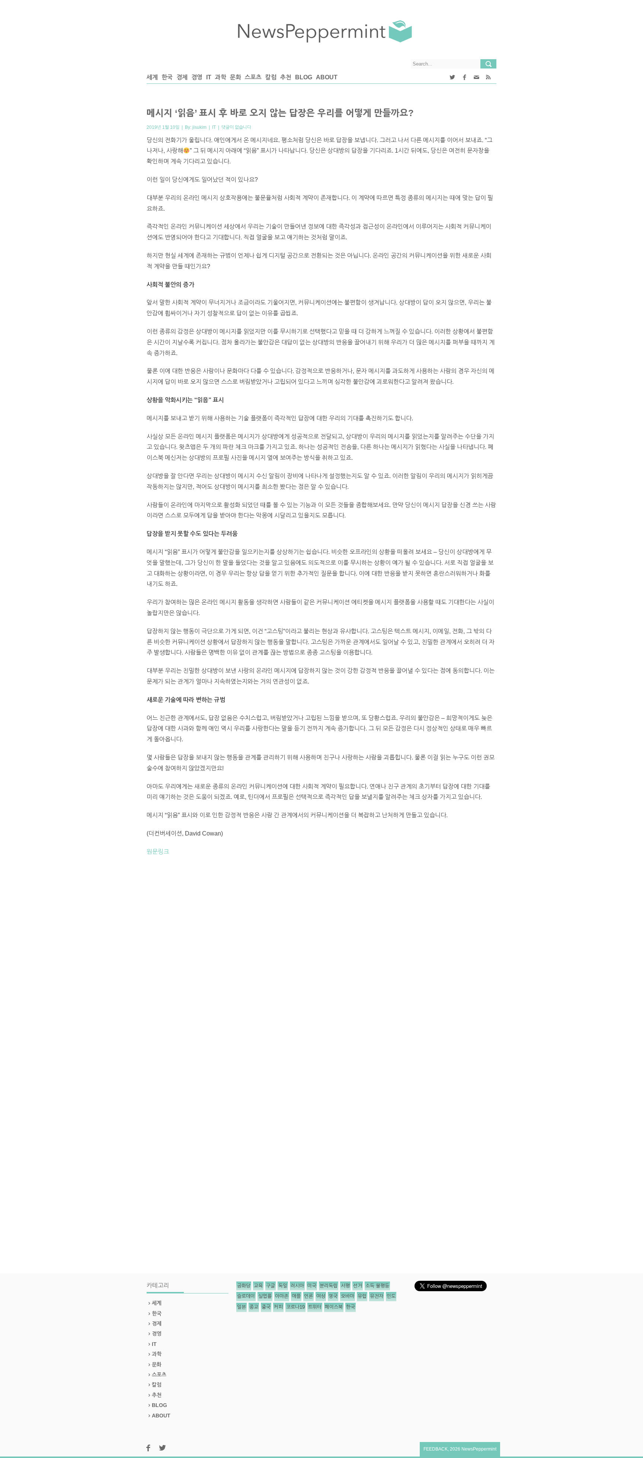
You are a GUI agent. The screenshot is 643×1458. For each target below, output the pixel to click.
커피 (278, 1307)
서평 (345, 1286)
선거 (357, 1286)
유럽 (362, 1296)
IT (208, 77)
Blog (303, 77)
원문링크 (158, 852)
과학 (220, 77)
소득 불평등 (377, 1286)
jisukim (199, 127)
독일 (282, 1286)
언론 (308, 1296)
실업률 (265, 1296)
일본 (241, 1307)
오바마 (347, 1296)
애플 (296, 1296)
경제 (182, 77)
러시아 (297, 1286)
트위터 (315, 1307)
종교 (253, 1307)
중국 (266, 1307)
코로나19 (295, 1307)
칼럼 (270, 77)
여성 (320, 1296)
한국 (167, 77)
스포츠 (253, 77)
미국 (311, 1286)
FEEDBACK (435, 1449)
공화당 (243, 1286)
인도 (391, 1296)
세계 (152, 77)
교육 (258, 1286)
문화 (235, 77)
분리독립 (329, 1286)
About (327, 77)
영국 (333, 1296)
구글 (270, 1286)
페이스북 (334, 1307)
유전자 (376, 1296)
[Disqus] (321, 965)
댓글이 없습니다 (236, 127)
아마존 (281, 1296)
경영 (196, 77)
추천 (285, 77)
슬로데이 (246, 1296)
